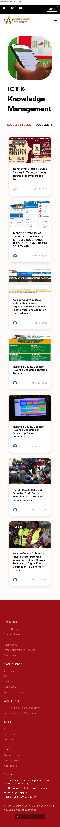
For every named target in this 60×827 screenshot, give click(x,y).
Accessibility (11, 765)
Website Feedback (14, 692)
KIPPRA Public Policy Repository (22, 707)
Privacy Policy (12, 760)
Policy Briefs (11, 629)
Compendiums (12, 655)
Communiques (12, 634)
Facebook (9, 734)
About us (9, 671)
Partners (8, 681)
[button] (55, 21)
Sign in (52, 9)
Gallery (8, 676)
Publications (10, 644)
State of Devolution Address (20, 649)
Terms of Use (11, 755)
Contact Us (10, 686)
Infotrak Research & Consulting (21, 713)
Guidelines (10, 639)
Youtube (8, 739)
